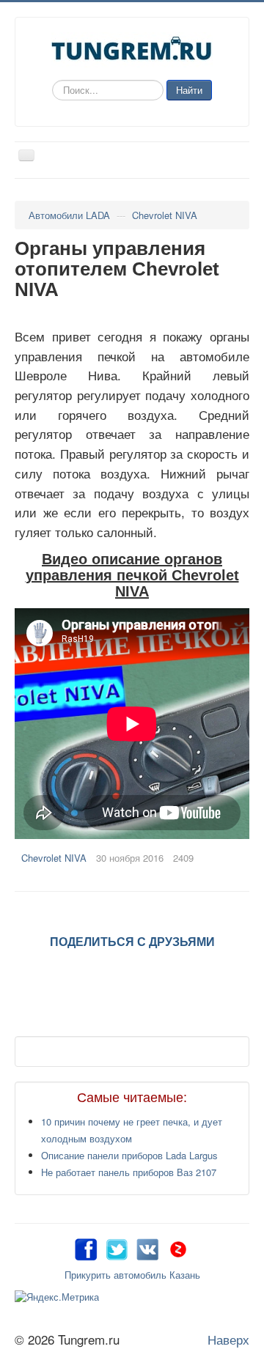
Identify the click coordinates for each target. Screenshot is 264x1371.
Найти (189, 90)
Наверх (228, 1339)
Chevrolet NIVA (54, 858)
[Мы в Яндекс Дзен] (178, 1247)
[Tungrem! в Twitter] (116, 1247)
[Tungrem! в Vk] (147, 1247)
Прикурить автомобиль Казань (132, 1275)
